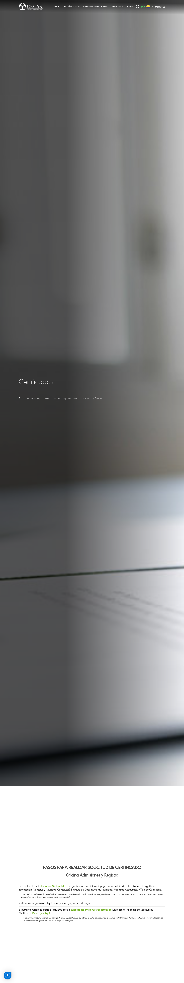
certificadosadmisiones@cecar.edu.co (91, 909)
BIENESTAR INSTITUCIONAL (96, 6)
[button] (7, 975)
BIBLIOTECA (117, 6)
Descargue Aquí (41, 913)
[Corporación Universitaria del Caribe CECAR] (31, 6)
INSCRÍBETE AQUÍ (72, 6)
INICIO (57, 6)
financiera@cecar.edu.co (54, 886)
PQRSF (130, 6)
